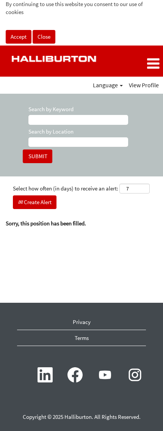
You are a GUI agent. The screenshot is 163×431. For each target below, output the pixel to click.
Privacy (82, 322)
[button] (136, 64)
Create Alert (37, 202)
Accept (19, 36)
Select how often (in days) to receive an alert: (65, 188)
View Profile (144, 85)
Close (44, 36)
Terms (82, 337)
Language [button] (106, 85)
